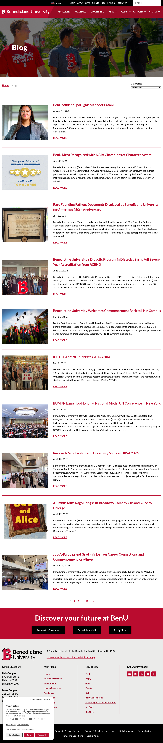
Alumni (124, 12)
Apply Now (120, 630)
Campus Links (50, 707)
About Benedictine (53, 678)
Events (95, 3)
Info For (152, 12)
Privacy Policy (144, 731)
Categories (136, 83)
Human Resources (52, 688)
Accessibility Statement (123, 731)
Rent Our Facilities (94, 697)
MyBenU (111, 3)
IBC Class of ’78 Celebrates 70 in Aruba (82, 357)
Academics (80, 12)
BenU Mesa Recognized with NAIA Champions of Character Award (102, 155)
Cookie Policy (93, 736)
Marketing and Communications (100, 702)
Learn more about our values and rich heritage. (71, 657)
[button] (129, 674)
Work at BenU (50, 683)
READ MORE (60, 138)
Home (5, 85)
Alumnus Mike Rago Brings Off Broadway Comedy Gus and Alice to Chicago (102, 505)
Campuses (138, 12)
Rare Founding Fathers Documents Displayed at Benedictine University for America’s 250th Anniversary (106, 206)
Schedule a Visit (87, 630)
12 (87, 601)
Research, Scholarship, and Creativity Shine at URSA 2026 (96, 453)
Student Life (97, 12)
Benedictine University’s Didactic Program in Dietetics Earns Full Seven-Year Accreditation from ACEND (106, 261)
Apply (80, 3)
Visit (72, 3)
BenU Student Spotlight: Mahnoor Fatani (83, 105)
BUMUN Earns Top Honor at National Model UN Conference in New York (106, 403)
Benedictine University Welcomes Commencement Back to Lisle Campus (107, 311)
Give (87, 3)
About (112, 12)
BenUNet (122, 3)
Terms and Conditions (73, 736)
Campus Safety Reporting (97, 731)
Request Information (48, 630)
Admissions (64, 12)
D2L (103, 3)
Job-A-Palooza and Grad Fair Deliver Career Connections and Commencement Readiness (98, 556)
